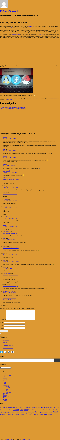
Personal (5, 383)
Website (2, 328)
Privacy (5, 18)
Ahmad (5, 192)
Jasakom (5, 342)
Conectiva (18, 407)
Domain (26, 407)
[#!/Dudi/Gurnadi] (4, 7)
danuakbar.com (7, 216)
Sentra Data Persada (8, 348)
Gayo (1, 409)
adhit (4, 164)
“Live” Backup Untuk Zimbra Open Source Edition (13, 108)
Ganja (57, 407)
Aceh (2, 407)
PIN (57, 98)
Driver (29, 407)
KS (7, 390)
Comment (3, 319)
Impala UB (6, 340)
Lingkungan (6, 412)
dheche (5, 137)
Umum (5, 400)
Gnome (5, 378)
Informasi (5, 379)
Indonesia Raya (32, 409)
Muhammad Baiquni (8, 291)
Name (2, 322)
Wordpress (48, 414)
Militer (22, 412)
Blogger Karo (6, 273)
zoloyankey (6, 177)
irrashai (5, 246)
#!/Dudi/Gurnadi (9, 11)
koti (4, 186)
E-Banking (34, 407)
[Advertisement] (30, 52)
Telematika (28, 414)
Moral (26, 412)
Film (54, 407)
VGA (38, 414)
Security (5, 414)
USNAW (8, 392)
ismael (4, 225)
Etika (39, 407)
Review (5, 395)
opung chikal (6, 171)
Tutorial (5, 399)
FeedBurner (49, 407)
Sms (13, 414)
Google (10, 409)
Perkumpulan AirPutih (8, 345)
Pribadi (55, 412)
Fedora (54, 98)
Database (22, 407)
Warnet (41, 414)
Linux (40, 98)
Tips (4, 397)
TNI (35, 414)
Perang (50, 412)
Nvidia (32, 412)
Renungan (5, 393)
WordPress (9, 439)
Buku (9, 407)
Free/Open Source (33, 98)
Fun (4, 376)
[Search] (57, 360)
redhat (11, 27)
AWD (7, 386)
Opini (4, 382)
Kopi (1, 412)
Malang (13, 412)
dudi (15, 98)
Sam (4, 238)
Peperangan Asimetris (41, 412)
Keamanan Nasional (41, 409)
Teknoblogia (6, 396)
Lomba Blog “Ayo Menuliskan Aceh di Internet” (13, 107)
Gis (4, 410)
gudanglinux (31, 26)
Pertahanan (6, 385)
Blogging (5, 373)
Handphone (24, 410)
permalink (9, 99)
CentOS (50, 98)
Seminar (9, 414)
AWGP (8, 388)
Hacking (16, 410)
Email (2, 325)
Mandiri (18, 412)
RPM (1, 414)
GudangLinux (40, 34)
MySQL (29, 412)
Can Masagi (6, 231)
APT (6, 407)
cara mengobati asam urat (9, 298)
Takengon (21, 414)
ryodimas (5, 199)
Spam (17, 414)
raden (4, 267)
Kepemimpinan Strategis (51, 409)
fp (3, 253)
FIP (7, 389)
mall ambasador (16, 34)
